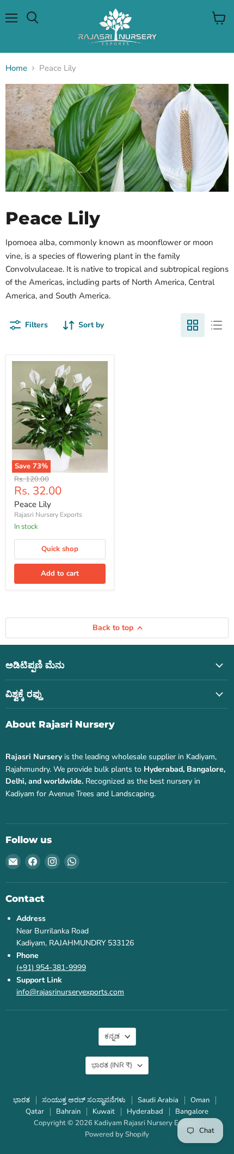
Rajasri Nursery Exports (48, 514)
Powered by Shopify (117, 1134)
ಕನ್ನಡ (112, 1036)
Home (16, 68)
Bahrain (68, 1111)
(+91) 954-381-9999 (51, 967)
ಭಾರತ (111, 1065)
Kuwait (104, 1111)
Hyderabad (145, 1111)
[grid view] (193, 325)
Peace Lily (32, 504)
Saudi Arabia (158, 1100)
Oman (200, 1100)
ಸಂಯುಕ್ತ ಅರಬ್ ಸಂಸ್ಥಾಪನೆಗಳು (84, 1100)
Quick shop (59, 549)
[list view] (217, 325)
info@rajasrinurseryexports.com (70, 992)
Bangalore (191, 1111)
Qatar (35, 1111)
